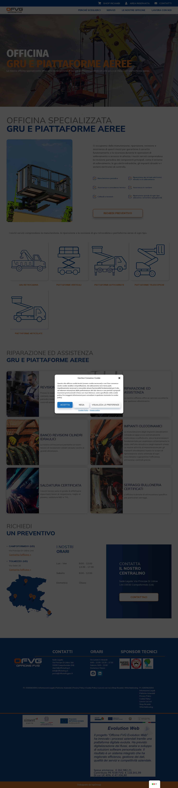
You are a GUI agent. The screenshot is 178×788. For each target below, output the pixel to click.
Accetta (65, 405)
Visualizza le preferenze (105, 405)
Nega (81, 405)
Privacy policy (95, 410)
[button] (119, 378)
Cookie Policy (83, 410)
